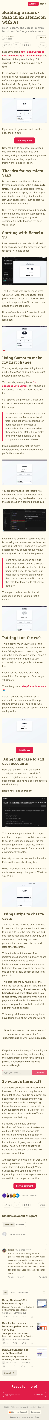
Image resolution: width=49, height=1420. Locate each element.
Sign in (43, 4)
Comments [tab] (8, 1224)
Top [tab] (5, 1292)
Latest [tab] (12, 1292)
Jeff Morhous (8, 36)
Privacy (23, 1407)
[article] (24, 1308)
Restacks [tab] (20, 1224)
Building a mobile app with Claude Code (15, 1351)
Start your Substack (19, 1412)
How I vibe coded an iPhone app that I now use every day (17, 1326)
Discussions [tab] (23, 1292)
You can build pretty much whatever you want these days (16, 1358)
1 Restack (33, 1195)
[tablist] (14, 1224)
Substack (13, 1417)
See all (7, 1373)
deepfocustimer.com (34, 686)
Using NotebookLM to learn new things (15, 1302)
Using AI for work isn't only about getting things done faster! (18, 1308)
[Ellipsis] (45, 1250)
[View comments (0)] (14, 1366)
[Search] (44, 1292)
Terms (29, 1407)
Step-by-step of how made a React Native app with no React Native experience (16, 1334)
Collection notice (39, 1407)
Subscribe (33, 4)
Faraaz (11, 1249)
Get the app (35, 1412)
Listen (43, 37)
